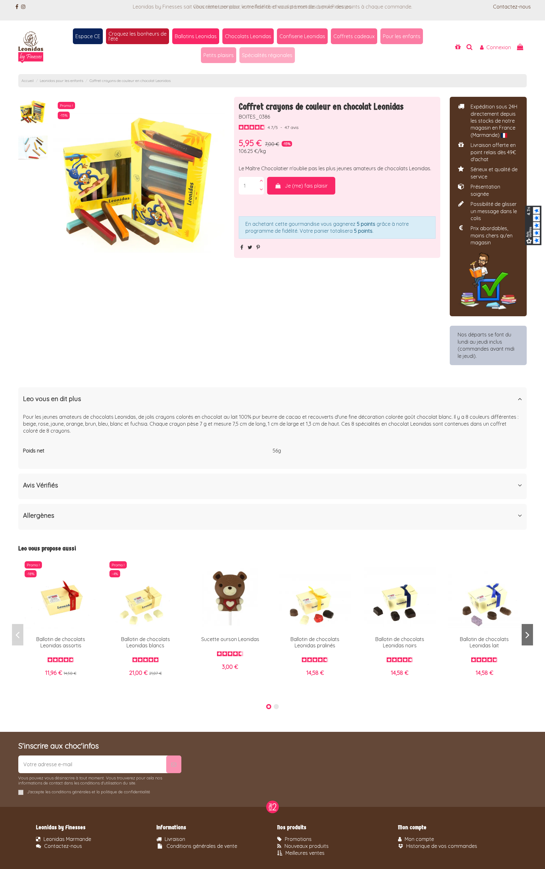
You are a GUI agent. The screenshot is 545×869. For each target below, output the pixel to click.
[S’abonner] (173, 764)
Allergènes (38, 515)
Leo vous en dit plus (52, 399)
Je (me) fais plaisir (306, 186)
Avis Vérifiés (40, 485)
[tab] (272, 400)
